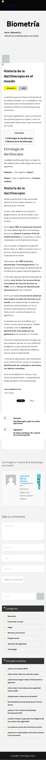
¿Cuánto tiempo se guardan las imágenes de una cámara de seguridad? (26, 720)
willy (24, 88)
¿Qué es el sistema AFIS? (18, 668)
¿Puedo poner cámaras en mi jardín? (22, 696)
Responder (38, 483)
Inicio (6, 32)
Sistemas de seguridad (17, 643)
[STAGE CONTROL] (10, 5)
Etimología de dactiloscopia (19, 138)
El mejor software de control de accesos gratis (26, 432)
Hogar (10, 627)
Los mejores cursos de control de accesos (25, 727)
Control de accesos (15, 621)
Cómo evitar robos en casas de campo (23, 674)
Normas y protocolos (16, 632)
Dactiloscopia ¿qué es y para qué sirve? (26, 421)
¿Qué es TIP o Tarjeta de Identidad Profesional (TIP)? (22, 711)
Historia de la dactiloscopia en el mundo (18, 75)
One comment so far (12, 389)
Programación (13, 638)
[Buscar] (40, 596)
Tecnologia (12, 649)
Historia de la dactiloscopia (18, 141)
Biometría (15, 32)
